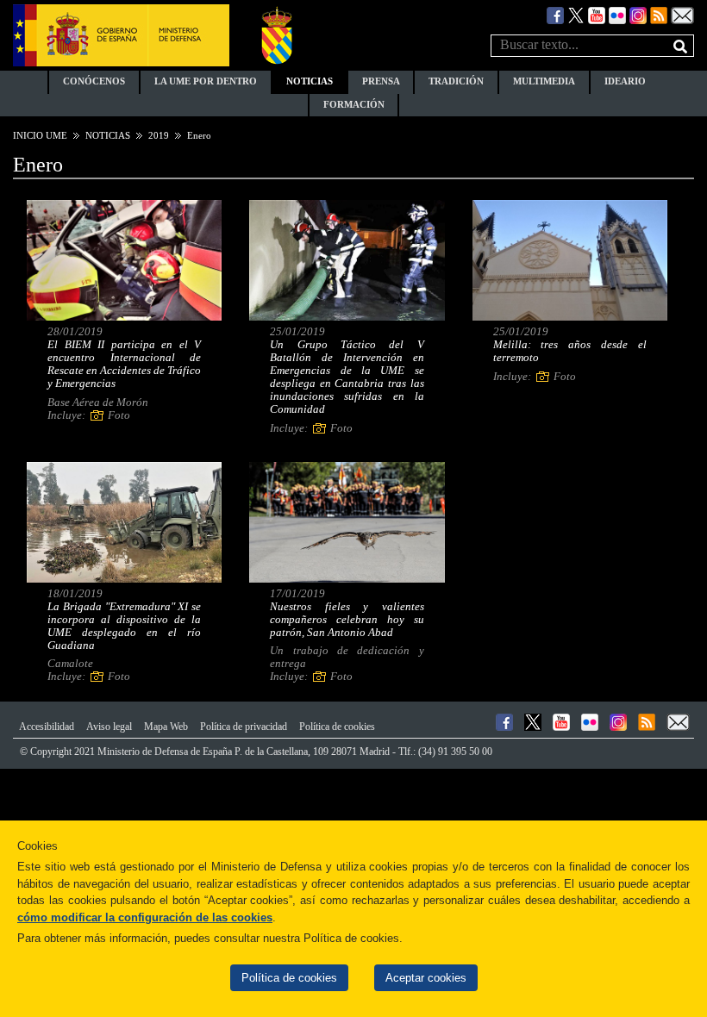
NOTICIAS (309, 81)
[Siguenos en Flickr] (617, 14)
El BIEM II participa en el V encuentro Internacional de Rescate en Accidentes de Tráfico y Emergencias (124, 364)
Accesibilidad (46, 727)
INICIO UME (40, 135)
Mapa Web (166, 727)
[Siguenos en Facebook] (555, 14)
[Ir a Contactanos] (678, 722)
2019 (158, 135)
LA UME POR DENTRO (205, 81)
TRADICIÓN (456, 81)
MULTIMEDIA (544, 81)
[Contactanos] (682, 14)
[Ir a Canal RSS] (658, 14)
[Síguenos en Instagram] (638, 14)
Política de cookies (289, 977)
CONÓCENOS (94, 81)
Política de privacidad (243, 727)
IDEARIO (625, 81)
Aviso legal (109, 727)
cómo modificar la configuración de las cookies (144, 917)
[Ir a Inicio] (277, 34)
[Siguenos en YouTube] (596, 14)
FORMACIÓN (354, 104)
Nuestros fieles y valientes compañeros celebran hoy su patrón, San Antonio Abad (346, 620)
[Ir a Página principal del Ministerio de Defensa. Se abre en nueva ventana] (121, 34)
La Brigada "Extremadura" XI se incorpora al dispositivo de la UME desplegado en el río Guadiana (124, 626)
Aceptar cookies (425, 977)
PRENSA (381, 81)
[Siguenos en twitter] (576, 14)
